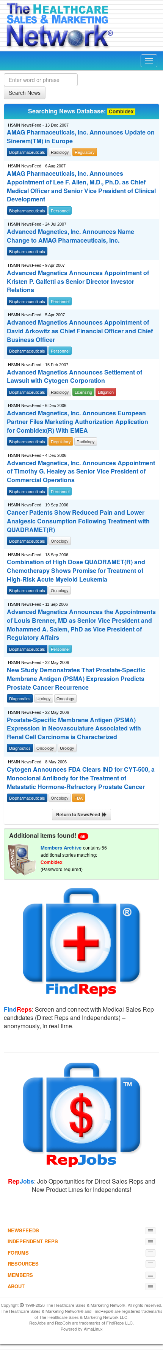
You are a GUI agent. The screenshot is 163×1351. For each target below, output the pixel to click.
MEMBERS (20, 1274)
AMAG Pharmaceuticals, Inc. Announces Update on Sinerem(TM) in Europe (81, 136)
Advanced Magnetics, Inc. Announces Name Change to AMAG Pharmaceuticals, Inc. (70, 236)
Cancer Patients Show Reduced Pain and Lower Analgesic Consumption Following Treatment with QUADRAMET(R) (78, 521)
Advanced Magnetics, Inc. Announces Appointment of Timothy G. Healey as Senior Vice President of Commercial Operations (81, 471)
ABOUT (16, 1286)
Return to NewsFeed (79, 814)
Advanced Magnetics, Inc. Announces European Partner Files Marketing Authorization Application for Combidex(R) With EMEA (77, 422)
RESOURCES (23, 1263)
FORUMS (18, 1252)
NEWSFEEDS (23, 1230)
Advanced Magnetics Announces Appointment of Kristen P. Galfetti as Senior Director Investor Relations (78, 281)
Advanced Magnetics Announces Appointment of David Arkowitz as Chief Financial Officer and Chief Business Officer (80, 331)
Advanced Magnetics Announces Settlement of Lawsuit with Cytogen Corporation (74, 376)
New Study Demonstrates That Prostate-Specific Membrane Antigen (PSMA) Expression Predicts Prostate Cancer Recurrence (76, 679)
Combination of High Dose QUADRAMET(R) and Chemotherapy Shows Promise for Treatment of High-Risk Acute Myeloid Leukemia (76, 570)
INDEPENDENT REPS (33, 1241)
